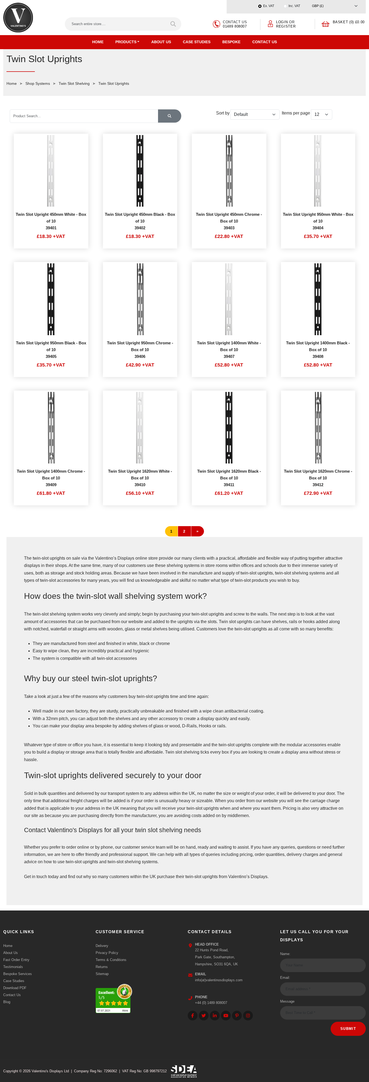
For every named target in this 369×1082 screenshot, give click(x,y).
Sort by (223, 113)
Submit (348, 1029)
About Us (161, 42)
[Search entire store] (173, 24)
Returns (102, 967)
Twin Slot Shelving (74, 83)
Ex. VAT (268, 6)
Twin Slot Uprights (113, 83)
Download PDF (14, 988)
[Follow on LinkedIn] (215, 1015)
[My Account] (270, 23)
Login (282, 22)
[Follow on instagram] (248, 1015)
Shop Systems (37, 83)
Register (286, 26)
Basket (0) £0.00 (349, 22)
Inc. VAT (294, 6)
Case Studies (196, 42)
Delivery (102, 946)
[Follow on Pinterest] (237, 1015)
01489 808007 (235, 26)
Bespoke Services (17, 974)
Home (97, 42)
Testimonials (13, 967)
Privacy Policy (107, 953)
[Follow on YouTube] (226, 1015)
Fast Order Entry (16, 960)
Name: (285, 954)
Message (287, 1001)
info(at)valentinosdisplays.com (219, 980)
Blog (6, 1002)
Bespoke (231, 42)
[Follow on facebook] (192, 1015)
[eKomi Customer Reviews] (114, 997)
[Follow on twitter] (204, 1015)
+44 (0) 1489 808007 (211, 1003)
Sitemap (102, 974)
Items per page (296, 113)
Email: (285, 978)
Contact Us (264, 42)
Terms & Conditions (111, 960)
